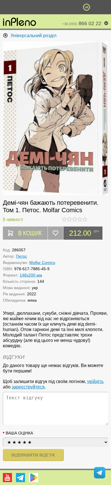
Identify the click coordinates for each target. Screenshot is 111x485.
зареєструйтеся (28, 386)
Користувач (55, 7)
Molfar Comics (42, 262)
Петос (21, 256)
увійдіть (95, 381)
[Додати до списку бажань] (55, 233)
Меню (24, 7)
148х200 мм (31, 275)
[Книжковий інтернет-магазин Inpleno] (19, 22)
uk (87, 7)
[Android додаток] (33, 477)
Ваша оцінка (19, 433)
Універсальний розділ (33, 35)
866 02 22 (81, 23)
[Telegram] (20, 477)
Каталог (8, 7)
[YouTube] (7, 477)
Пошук (39, 7)
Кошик (71, 7)
